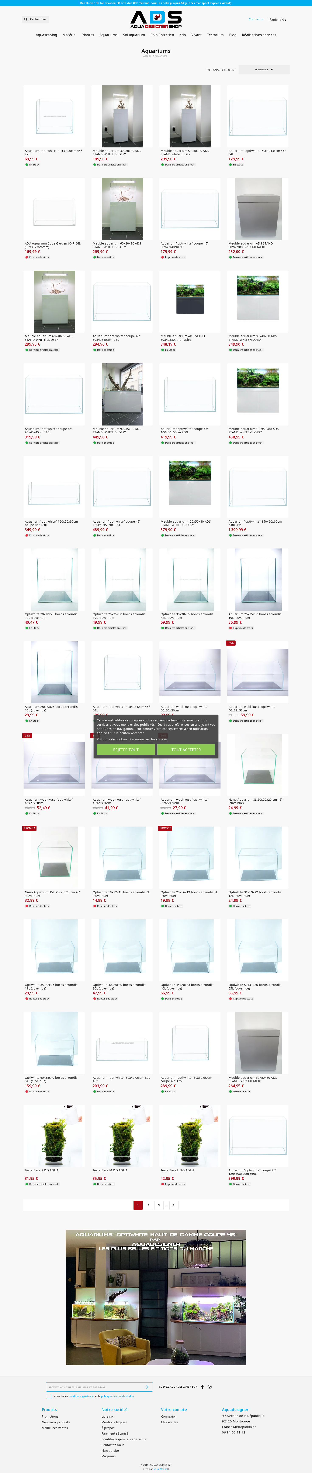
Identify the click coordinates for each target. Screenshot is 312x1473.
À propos (108, 1428)
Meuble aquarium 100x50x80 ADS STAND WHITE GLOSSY (254, 430)
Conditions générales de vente (123, 1439)
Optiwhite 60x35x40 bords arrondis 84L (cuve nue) (51, 1079)
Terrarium (215, 35)
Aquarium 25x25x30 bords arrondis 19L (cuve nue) (255, 615)
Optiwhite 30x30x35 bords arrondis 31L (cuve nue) (187, 615)
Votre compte (174, 1409)
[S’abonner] (147, 1387)
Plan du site (110, 1451)
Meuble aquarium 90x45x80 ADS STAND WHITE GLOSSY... (117, 430)
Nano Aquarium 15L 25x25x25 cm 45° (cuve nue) (52, 894)
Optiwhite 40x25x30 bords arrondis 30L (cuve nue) (119, 986)
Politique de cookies (112, 739)
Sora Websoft (161, 1468)
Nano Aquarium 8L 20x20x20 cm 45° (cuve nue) (255, 801)
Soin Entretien (162, 35)
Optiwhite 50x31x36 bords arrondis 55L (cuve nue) (255, 986)
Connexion (169, 1416)
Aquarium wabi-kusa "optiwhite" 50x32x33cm (253, 708)
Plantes (88, 35)
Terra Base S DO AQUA (41, 1170)
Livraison (108, 1416)
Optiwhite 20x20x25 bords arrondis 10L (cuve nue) (51, 615)
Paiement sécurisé (114, 1433)
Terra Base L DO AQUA (177, 1170)
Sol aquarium (134, 35)
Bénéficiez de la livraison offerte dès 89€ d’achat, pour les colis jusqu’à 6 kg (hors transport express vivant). (156, 3)
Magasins (108, 1456)
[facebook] (202, 1386)
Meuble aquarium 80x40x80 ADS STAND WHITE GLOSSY (253, 337)
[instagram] (210, 1386)
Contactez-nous (112, 1445)
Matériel (69, 35)
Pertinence (264, 69)
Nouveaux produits (56, 1422)
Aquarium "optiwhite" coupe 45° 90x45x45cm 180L (49, 430)
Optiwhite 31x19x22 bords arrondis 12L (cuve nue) (255, 894)
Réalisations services (259, 35)
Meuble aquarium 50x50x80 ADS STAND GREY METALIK (253, 1079)
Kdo (182, 35)
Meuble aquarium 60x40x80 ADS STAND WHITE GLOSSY (49, 337)
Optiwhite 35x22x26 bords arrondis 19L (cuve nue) (51, 986)
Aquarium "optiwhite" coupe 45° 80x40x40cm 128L (117, 337)
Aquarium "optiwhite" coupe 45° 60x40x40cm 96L (185, 245)
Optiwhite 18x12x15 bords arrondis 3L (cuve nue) (121, 894)
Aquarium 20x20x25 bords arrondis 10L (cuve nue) (51, 708)
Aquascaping (46, 35)
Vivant (196, 35)
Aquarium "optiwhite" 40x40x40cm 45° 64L (121, 708)
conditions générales (81, 1396)
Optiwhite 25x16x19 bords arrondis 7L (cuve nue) (189, 894)
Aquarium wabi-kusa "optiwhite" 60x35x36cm (185, 708)
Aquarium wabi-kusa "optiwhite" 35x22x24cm (185, 801)
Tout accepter (186, 749)
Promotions (50, 1416)
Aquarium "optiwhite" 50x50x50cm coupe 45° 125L (186, 1079)
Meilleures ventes (55, 1428)
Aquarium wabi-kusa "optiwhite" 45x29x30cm (49, 801)
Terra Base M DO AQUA (110, 1170)
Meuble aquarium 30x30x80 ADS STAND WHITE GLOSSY (117, 152)
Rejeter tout (126, 749)
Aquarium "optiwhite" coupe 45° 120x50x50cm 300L (117, 523)
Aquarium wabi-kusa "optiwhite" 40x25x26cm (117, 801)
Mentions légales (114, 1422)
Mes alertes (169, 1422)
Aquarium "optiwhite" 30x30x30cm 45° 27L (53, 152)
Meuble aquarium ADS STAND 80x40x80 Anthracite (183, 337)
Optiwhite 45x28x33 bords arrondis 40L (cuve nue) (187, 986)
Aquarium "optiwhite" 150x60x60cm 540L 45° (255, 523)
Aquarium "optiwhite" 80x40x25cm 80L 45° (121, 1079)
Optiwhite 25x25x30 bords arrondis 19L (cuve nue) (119, 615)
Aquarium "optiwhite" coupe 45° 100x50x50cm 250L (185, 430)
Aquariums (109, 35)
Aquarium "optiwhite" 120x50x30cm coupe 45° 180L (51, 523)
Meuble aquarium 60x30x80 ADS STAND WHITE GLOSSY (117, 245)
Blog (233, 35)
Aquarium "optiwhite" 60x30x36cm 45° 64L (257, 152)
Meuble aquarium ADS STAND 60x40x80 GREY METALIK (251, 245)
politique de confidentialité (117, 1396)
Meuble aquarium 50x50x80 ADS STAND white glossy (185, 152)
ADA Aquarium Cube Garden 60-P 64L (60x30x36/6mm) (53, 245)
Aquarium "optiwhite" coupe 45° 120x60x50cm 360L (253, 1172)
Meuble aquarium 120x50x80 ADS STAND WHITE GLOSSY (186, 523)
